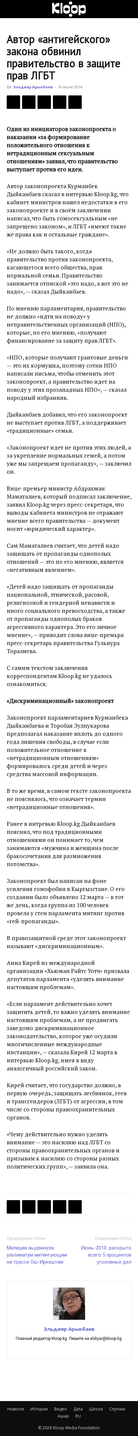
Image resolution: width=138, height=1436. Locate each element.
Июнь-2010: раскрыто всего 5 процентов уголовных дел (106, 1255)
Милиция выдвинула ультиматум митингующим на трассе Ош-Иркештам (37, 1255)
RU (78, 1416)
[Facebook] (13, 102)
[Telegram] (59, 102)
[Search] (128, 9)
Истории (39, 1409)
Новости (15, 1409)
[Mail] (69, 1350)
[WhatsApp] (75, 102)
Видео (60, 1409)
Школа (96, 1409)
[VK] (44, 102)
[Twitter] (29, 102)
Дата (78, 1409)
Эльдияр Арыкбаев (33, 86)
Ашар (63, 1416)
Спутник (117, 1409)
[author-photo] (69, 1319)
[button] (11, 9)
